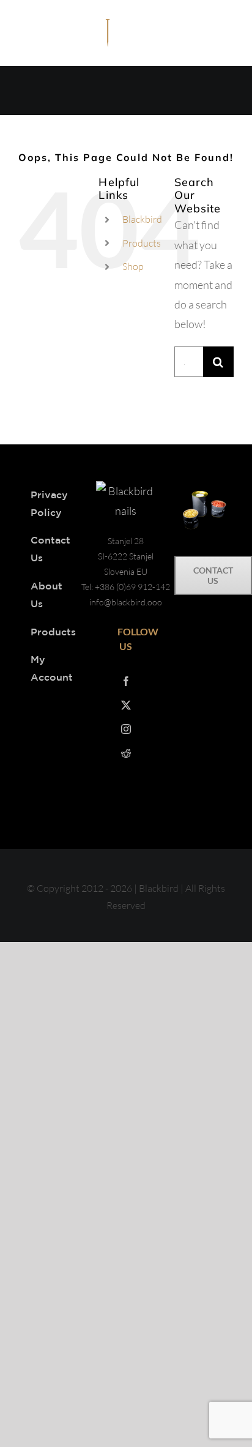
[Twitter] (126, 705)
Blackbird (142, 219)
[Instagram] (126, 729)
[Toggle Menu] (225, 36)
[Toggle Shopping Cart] (194, 35)
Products (141, 243)
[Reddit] (126, 753)
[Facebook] (126, 681)
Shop (133, 266)
